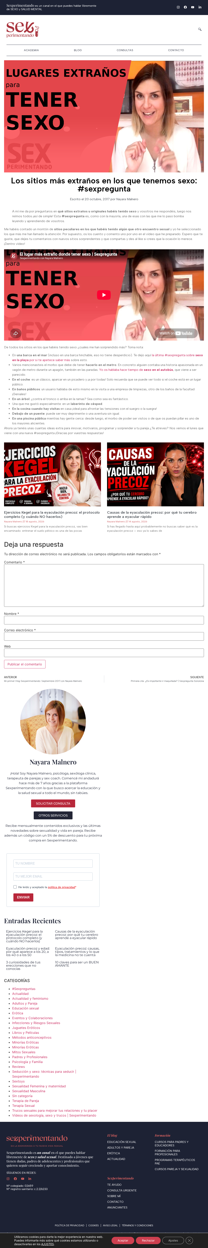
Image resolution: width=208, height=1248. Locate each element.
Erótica (17, 1013)
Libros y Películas (25, 1033)
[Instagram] (178, 7)
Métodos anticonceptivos (31, 1037)
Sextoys (18, 1081)
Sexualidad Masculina (28, 1091)
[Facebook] (185, 7)
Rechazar (148, 1240)
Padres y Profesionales (29, 1057)
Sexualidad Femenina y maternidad (39, 1086)
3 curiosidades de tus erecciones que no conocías (23, 965)
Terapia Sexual (23, 1106)
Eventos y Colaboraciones (32, 1018)
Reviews (18, 1067)
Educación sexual (25, 1008)
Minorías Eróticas (25, 1042)
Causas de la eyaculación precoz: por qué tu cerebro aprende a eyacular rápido (152, 514)
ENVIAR (23, 897)
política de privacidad (61, 887)
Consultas (125, 50)
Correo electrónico (20, 630)
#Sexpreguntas (23, 989)
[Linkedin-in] (200, 7)
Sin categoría (22, 1096)
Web (7, 646)
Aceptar (123, 1240)
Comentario (14, 562)
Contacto (176, 50)
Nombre (11, 613)
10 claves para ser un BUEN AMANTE (77, 963)
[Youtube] (192, 7)
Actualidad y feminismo (30, 998)
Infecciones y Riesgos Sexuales (36, 1023)
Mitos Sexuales (23, 1052)
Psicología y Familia (27, 1062)
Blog (78, 50)
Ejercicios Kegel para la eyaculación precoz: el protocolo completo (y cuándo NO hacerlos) (52, 514)
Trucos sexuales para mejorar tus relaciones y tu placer (54, 1110)
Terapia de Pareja (25, 1101)
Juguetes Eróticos (26, 1028)
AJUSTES (47, 1244)
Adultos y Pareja (24, 1003)
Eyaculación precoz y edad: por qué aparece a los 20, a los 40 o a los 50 (28, 952)
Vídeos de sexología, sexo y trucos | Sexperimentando (54, 1115)
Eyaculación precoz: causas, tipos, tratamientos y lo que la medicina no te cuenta (77, 952)
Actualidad (20, 994)
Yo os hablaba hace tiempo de (135, 370)
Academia (31, 50)
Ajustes (173, 1240)
